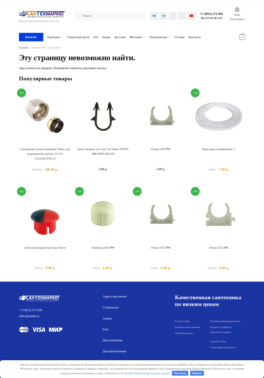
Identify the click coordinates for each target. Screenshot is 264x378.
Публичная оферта (184, 333)
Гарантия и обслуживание (187, 327)
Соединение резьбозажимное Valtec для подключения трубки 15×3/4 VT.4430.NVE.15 (45, 154)
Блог (106, 329)
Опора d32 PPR (218, 247)
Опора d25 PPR (160, 247)
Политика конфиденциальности (225, 321)
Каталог (31, 37)
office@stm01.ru (29, 316)
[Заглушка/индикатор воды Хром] (45, 215)
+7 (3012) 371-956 (30, 310)
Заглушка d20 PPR (102, 247)
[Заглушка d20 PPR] (103, 215)
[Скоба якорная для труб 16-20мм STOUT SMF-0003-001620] (103, 116)
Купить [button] (44, 178)
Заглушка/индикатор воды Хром (45, 247)
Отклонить (180, 373)
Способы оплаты (218, 341)
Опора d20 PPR (160, 149)
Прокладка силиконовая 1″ (218, 149)
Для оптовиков (112, 340)
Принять (197, 373)
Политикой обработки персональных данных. (146, 373)
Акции (107, 318)
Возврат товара (182, 321)
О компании (111, 307)
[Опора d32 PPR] (219, 215)
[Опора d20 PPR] (161, 116)
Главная (23, 47)
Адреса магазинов (115, 296)
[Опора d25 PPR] (161, 215)
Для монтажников (114, 351)
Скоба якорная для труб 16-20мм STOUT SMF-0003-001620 (103, 151)
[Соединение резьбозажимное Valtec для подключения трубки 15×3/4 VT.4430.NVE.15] (45, 116)
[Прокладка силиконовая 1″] (219, 116)
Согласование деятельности (223, 347)
